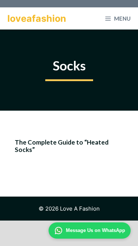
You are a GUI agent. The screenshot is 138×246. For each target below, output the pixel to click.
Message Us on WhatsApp (95, 230)
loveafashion (36, 18)
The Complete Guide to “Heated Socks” (62, 145)
